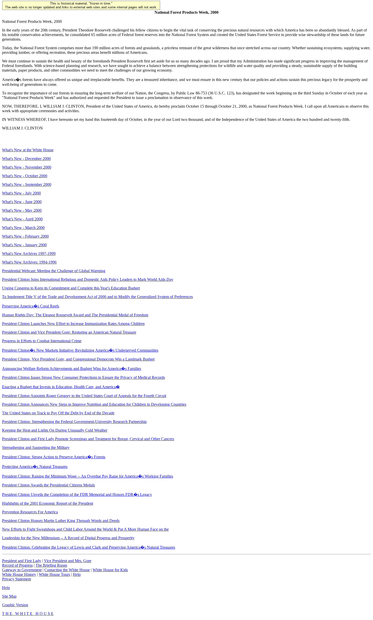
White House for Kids (110, 570)
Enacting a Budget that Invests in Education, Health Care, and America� (61, 387)
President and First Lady (21, 561)
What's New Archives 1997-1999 (29, 253)
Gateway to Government (22, 570)
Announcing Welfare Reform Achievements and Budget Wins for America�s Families (71, 368)
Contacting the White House (67, 570)
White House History (19, 574)
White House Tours (54, 574)
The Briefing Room (51, 565)
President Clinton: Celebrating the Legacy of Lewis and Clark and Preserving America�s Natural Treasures (88, 547)
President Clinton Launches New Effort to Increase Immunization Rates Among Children (73, 323)
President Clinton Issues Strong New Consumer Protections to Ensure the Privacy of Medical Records (83, 377)
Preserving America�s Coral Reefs (30, 306)
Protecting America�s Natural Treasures (34, 466)
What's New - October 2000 (24, 176)
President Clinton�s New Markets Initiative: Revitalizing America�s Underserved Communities (80, 350)
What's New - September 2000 (26, 184)
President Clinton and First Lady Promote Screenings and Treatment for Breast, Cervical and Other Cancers (88, 439)
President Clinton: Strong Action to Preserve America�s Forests (53, 457)
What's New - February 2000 (25, 236)
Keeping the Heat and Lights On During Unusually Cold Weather (54, 430)
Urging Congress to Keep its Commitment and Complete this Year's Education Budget (71, 288)
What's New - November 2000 (26, 167)
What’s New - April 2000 (22, 219)
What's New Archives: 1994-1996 (29, 262)
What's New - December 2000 (26, 158)
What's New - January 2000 (24, 245)
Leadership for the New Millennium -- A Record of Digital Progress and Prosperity (68, 538)
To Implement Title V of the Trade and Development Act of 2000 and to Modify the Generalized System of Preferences (97, 297)
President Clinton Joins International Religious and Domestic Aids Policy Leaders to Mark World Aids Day (87, 279)
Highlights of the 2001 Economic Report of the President (47, 503)
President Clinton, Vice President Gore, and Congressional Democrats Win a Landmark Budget (78, 359)
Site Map (9, 596)
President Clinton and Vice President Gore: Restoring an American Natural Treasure (69, 332)
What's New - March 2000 (23, 227)
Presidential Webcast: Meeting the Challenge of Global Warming (53, 271)
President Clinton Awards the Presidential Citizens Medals (48, 485)
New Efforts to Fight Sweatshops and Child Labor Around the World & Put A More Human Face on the (85, 529)
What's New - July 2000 (21, 193)
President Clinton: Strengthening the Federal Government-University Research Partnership (74, 421)
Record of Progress (17, 565)
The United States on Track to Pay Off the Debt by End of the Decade (58, 413)
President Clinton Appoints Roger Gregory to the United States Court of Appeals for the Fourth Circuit (84, 396)
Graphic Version (15, 605)
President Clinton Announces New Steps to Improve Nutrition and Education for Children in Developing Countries (94, 404)
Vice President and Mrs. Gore (67, 561)
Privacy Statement (16, 579)
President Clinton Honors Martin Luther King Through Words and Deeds (61, 520)
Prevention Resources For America (30, 512)
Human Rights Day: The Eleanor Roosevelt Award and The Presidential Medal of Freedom (75, 315)
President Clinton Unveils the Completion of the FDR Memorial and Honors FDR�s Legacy (77, 494)
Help (77, 574)
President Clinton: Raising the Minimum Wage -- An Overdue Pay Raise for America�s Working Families (87, 476)
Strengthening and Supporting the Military (36, 447)
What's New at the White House (28, 150)
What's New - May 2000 (22, 210)
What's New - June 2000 (22, 202)
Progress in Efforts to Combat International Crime (41, 341)
